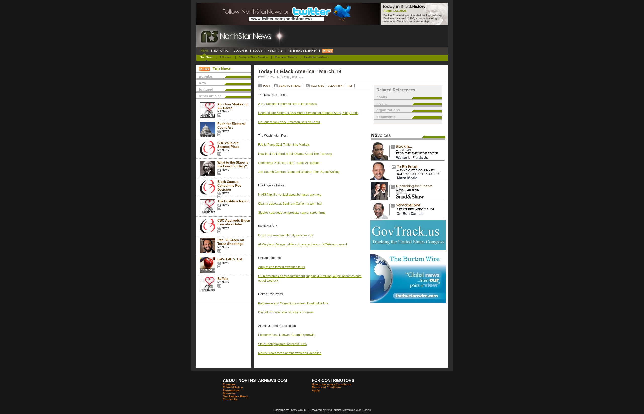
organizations (388, 110)
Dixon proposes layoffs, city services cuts (286, 235)
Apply (316, 390)
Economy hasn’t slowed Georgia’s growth (286, 335)
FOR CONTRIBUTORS (333, 380)
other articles (210, 96)
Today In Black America (253, 57)
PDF (350, 85)
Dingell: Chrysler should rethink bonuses (286, 312)
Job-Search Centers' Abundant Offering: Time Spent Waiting (299, 172)
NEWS (204, 50)
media (381, 103)
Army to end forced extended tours (281, 267)
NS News (226, 57)
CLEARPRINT (336, 85)
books (381, 97)
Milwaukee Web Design (356, 409)
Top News (206, 57)
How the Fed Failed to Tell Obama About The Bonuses (295, 154)
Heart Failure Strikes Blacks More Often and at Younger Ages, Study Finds (308, 113)
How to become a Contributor (331, 384)
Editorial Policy (233, 387)
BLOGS (257, 50)
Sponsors (229, 393)
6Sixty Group (298, 409)
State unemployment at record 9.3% (282, 344)
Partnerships (231, 390)
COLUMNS (240, 50)
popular (205, 76)
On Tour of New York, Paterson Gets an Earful (289, 122)
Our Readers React (235, 396)
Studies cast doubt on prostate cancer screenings (291, 212)
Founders (229, 384)
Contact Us (230, 399)
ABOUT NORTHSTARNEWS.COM (255, 380)
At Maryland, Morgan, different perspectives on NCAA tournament (302, 244)
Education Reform (286, 57)
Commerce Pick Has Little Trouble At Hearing (289, 163)
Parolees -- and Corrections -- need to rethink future (293, 303)
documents (386, 117)
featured (206, 89)
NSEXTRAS (275, 50)
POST (266, 85)
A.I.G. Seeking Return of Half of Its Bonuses (287, 104)
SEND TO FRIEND (289, 85)
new (202, 83)
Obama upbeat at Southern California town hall (290, 203)
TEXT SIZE (317, 85)
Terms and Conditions (326, 387)
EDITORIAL (221, 50)
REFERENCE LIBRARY (302, 50)
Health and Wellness (316, 57)
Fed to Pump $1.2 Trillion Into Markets (284, 144)
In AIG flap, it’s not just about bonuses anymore (290, 194)
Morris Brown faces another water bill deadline (289, 353)
